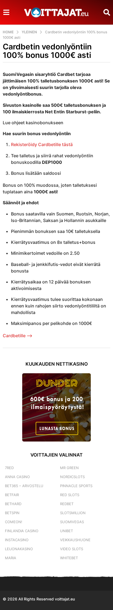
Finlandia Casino (21, 531)
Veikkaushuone (75, 540)
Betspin (12, 513)
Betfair (12, 495)
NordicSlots (72, 477)
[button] (6, 12)
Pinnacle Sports (76, 486)
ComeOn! (13, 522)
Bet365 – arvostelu (24, 486)
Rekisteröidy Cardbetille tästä (42, 144)
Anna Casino (17, 477)
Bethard (13, 504)
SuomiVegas (72, 522)
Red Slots (69, 495)
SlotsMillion (73, 513)
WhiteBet (69, 558)
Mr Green (69, 468)
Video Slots (71, 549)
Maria (10, 558)
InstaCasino (17, 540)
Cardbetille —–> (17, 335)
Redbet (67, 504)
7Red (9, 468)
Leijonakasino (19, 549)
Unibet (66, 531)
